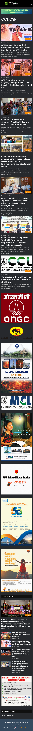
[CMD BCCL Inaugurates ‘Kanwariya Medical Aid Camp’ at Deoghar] (6, 635)
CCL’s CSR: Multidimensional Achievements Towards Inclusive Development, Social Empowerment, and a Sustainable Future (16, 161)
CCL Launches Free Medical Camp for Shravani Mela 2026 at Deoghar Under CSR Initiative (15, 47)
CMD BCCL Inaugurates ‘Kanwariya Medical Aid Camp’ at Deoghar (21, 634)
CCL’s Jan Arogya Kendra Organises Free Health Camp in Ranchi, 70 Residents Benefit (15, 122)
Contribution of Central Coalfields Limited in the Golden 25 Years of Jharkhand (16, 279)
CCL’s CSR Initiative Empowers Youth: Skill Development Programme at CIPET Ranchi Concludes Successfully (14, 241)
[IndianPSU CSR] (11, 4)
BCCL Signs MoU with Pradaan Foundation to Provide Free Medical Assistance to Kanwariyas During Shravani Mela (21, 653)
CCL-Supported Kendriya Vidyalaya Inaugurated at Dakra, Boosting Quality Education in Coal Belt (16, 84)
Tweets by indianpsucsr (7, 715)
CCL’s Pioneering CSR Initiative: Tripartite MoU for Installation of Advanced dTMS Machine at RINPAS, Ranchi (15, 202)
